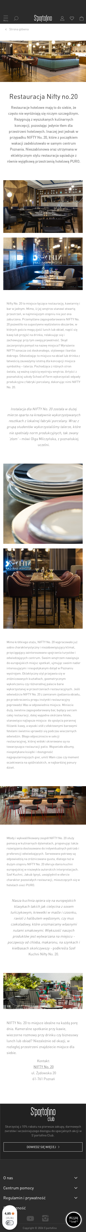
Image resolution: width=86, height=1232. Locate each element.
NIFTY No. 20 (44, 1066)
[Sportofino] (43, 18)
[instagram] (45, 1218)
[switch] (10, 1222)
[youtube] (30, 1218)
